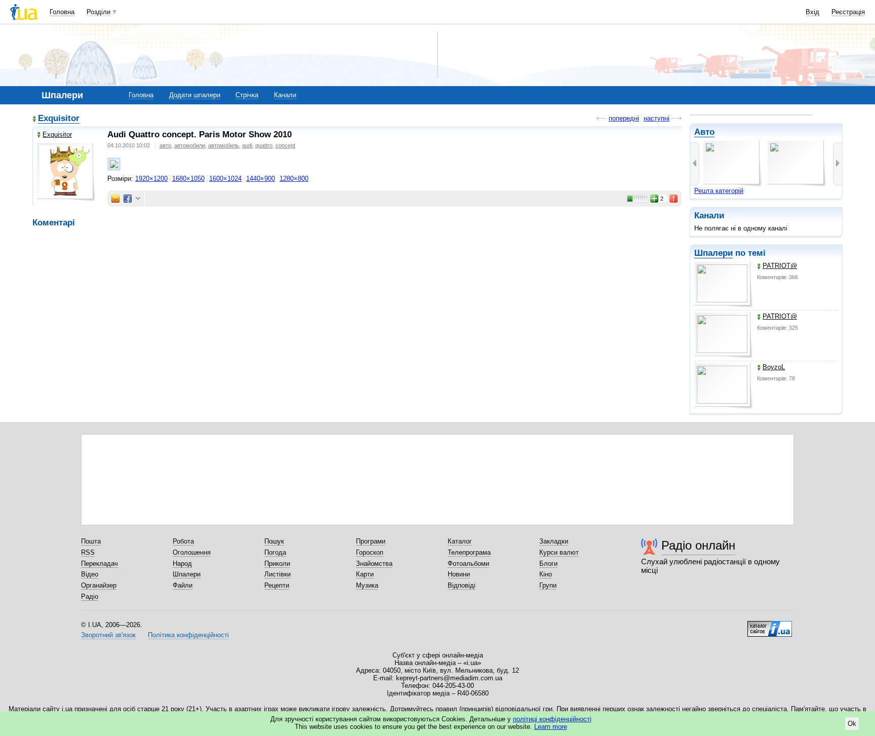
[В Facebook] (128, 199)
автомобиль (223, 145)
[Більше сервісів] (138, 199)
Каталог (460, 541)
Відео (89, 574)
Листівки (277, 574)
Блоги (548, 563)
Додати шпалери (194, 95)
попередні (624, 118)
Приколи (277, 563)
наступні (656, 118)
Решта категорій (718, 191)
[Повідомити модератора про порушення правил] (674, 199)
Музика (367, 585)
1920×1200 (151, 178)
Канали (285, 95)
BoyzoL (774, 367)
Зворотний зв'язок (108, 635)
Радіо (89, 596)
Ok (852, 723)
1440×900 (260, 178)
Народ (182, 563)
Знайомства (374, 563)
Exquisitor (58, 118)
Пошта (91, 541)
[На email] (115, 199)
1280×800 (294, 178)
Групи (547, 585)
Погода (275, 552)
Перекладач (99, 563)
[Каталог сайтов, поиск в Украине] (769, 625)
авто (165, 145)
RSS (88, 552)
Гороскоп (369, 552)
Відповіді (461, 585)
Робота (183, 541)
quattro (263, 145)
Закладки (553, 541)
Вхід (812, 12)
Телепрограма (469, 552)
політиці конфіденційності (552, 719)
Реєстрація (848, 12)
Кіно (545, 574)
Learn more (550, 726)
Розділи (98, 12)
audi (247, 145)
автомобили (189, 145)
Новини (459, 574)
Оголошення (192, 552)
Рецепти (276, 585)
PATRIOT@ (780, 265)
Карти (365, 574)
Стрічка (246, 95)
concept (285, 145)
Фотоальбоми (468, 563)
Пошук (274, 541)
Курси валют (559, 552)
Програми (370, 541)
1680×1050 (188, 178)
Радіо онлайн (698, 545)
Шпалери (713, 253)
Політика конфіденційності (188, 635)
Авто (704, 132)
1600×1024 (225, 178)
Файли (182, 585)
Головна (62, 12)
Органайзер (98, 585)
